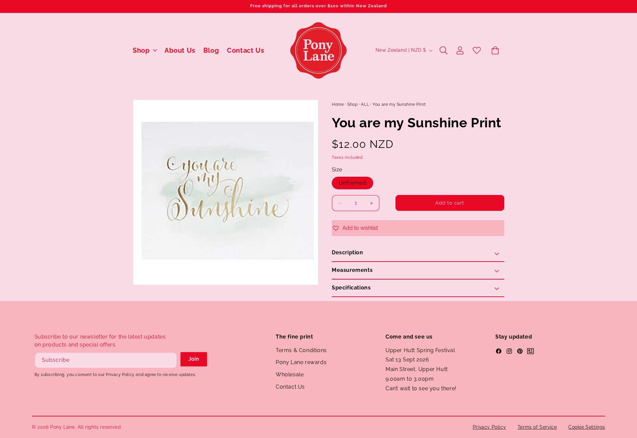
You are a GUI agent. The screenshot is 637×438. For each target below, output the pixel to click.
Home (338, 104)
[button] (145, 50)
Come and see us (409, 337)
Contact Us (290, 387)
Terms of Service (537, 427)
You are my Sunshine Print (399, 104)
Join (193, 359)
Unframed (352, 183)
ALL (365, 104)
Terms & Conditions (301, 350)
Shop (352, 104)
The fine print (294, 337)
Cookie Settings (586, 427)
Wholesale (290, 374)
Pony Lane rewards (301, 362)
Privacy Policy (489, 427)
